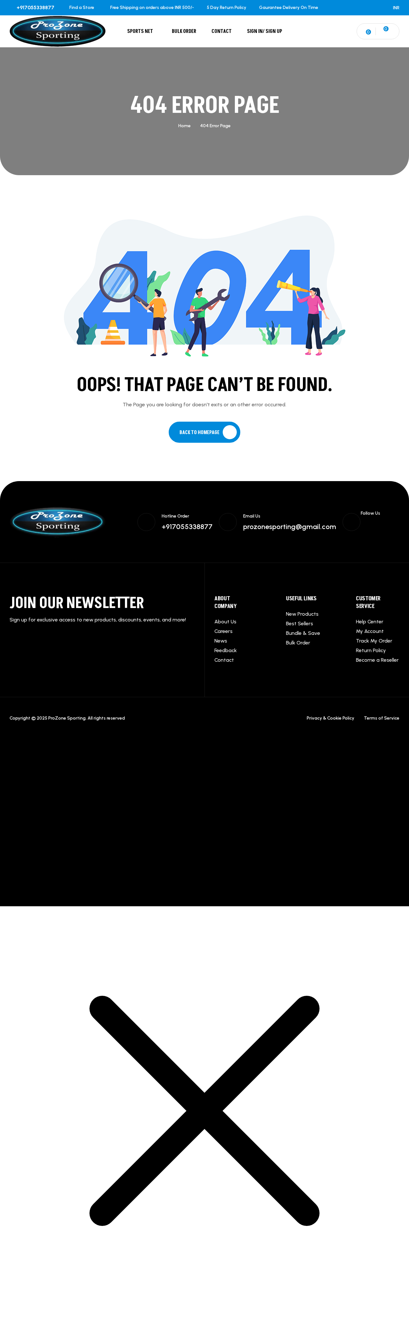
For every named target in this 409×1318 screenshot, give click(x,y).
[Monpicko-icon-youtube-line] (376, 531)
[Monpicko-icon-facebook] (364, 524)
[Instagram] (389, 524)
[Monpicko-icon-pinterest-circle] (364, 531)
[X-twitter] (376, 524)
